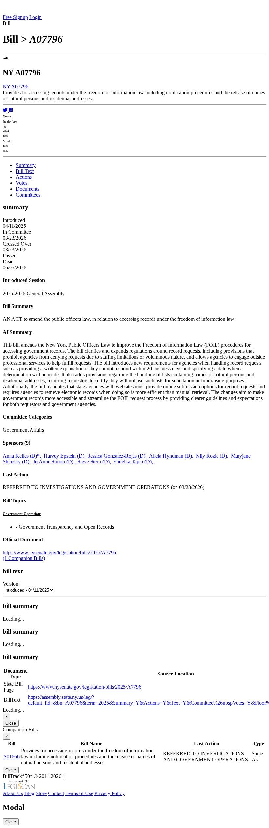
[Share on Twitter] (6, 110)
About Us (13, 793)
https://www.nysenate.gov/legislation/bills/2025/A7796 (59, 552)
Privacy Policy (109, 793)
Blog (29, 793)
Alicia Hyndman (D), (172, 456)
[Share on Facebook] (11, 110)
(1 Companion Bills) (24, 558)
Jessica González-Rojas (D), (118, 456)
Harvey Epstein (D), (66, 456)
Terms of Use (79, 793)
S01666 (12, 756)
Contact (56, 793)
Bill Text (25, 171)
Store (41, 793)
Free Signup (15, 17)
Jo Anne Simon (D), (55, 461)
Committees (28, 195)
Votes (21, 183)
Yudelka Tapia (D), (133, 461)
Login (35, 17)
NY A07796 (15, 86)
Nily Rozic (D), (213, 456)
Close (10, 723)
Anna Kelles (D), (23, 456)
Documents (27, 189)
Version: (11, 584)
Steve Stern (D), (95, 461)
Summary (26, 165)
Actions (24, 177)
